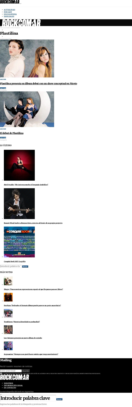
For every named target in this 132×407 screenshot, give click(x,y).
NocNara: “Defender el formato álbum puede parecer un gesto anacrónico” (32, 305)
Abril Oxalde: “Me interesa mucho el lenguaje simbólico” (26, 185)
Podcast (8, 12)
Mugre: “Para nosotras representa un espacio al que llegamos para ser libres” (33, 289)
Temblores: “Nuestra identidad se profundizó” (22, 322)
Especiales (9, 16)
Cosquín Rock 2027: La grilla (14, 261)
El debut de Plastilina (11, 133)
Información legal (13, 385)
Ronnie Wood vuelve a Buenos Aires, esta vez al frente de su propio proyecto (33, 223)
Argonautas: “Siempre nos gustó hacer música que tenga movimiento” (31, 354)
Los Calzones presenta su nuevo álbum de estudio (23, 338)
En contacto (10, 388)
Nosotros (8, 383)
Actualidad (9, 10)
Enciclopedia (10, 14)
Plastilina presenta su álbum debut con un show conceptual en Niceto (38, 83)
